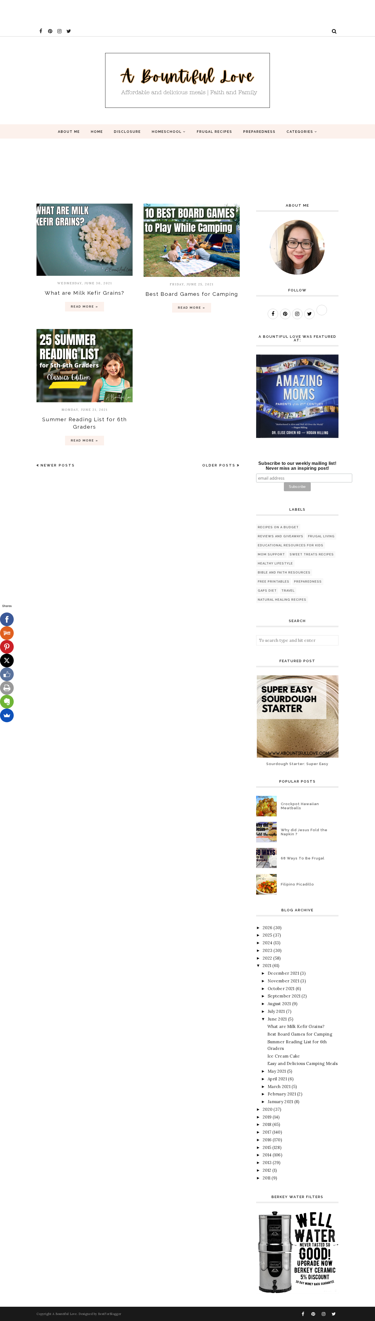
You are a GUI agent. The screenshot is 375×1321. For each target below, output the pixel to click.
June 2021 (277, 1019)
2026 (267, 927)
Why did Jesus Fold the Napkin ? (304, 832)
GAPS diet (267, 590)
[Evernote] (7, 702)
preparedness (308, 581)
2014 (267, 1154)
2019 (267, 1117)
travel (288, 590)
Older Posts (219, 465)
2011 (266, 1178)
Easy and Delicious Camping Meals (302, 1063)
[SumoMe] (7, 715)
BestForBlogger (109, 1314)
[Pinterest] (7, 647)
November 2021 (283, 980)
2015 (267, 1147)
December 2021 (283, 973)
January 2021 (280, 1101)
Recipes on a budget (278, 527)
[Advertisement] (100, 12)
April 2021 (277, 1078)
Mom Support (271, 554)
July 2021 (276, 1011)
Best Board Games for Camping (191, 294)
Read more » (84, 306)
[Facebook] (7, 619)
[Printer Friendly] (7, 688)
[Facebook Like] (7, 674)
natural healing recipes (282, 600)
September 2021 (284, 996)
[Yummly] (7, 633)
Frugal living (321, 536)
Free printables (273, 581)
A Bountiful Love (64, 1314)
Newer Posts (58, 465)
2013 (267, 1162)
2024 (267, 942)
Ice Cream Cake (283, 1056)
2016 (267, 1139)
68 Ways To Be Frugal (302, 858)
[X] (7, 660)
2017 (267, 1132)
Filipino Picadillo (297, 884)
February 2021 (282, 1094)
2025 (267, 935)
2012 (267, 1170)
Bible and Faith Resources (284, 572)
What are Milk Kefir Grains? (84, 293)
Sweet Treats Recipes (312, 554)
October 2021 (281, 988)
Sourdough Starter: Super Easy (297, 764)
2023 (267, 950)
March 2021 (279, 1086)
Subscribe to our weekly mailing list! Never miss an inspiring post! (297, 466)
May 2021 (277, 1071)
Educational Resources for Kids (290, 545)
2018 (267, 1124)
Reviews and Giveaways (280, 536)
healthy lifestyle (275, 563)
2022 (267, 958)
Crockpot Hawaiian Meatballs (300, 806)
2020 (267, 1109)
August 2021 (279, 1003)
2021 (267, 965)
